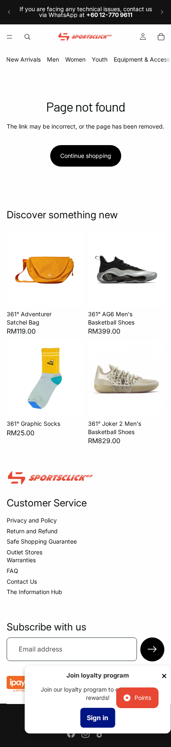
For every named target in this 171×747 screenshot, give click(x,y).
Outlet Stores (24, 552)
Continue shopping (85, 155)
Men (53, 59)
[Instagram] (85, 734)
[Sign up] (152, 649)
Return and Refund (32, 531)
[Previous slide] (9, 12)
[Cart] (161, 37)
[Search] (27, 37)
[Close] (164, 676)
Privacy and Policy (32, 520)
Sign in (97, 718)
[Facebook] (71, 734)
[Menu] (9, 36)
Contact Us (22, 581)
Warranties (21, 559)
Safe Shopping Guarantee (42, 541)
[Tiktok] (100, 734)
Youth (99, 59)
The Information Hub (34, 591)
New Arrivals (23, 59)
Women (75, 59)
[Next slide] (162, 12)
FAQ (12, 570)
